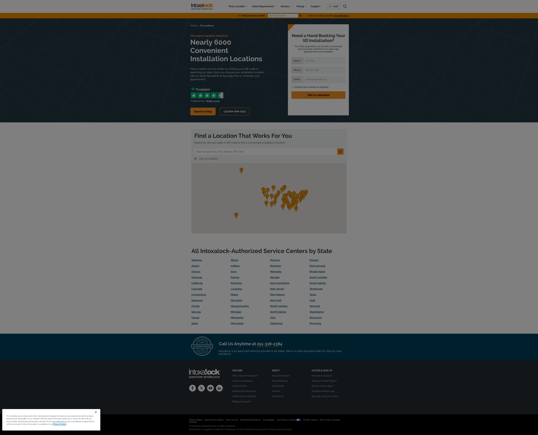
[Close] (96, 412)
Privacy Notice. (59, 424)
